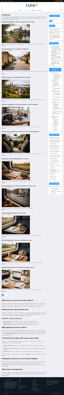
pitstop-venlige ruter (53, 163)
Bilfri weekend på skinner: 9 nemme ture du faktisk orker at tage (17, 240)
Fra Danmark (54, 81)
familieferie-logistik (54, 146)
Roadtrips (55, 119)
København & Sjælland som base (33, 314)
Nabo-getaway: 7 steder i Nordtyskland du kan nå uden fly (15, 158)
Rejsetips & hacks (54, 116)
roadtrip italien (58, 165)
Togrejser (55, 123)
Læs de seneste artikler (55, 188)
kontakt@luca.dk (49, 384)
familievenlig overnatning (54, 151)
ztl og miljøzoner (53, 178)
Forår (54, 128)
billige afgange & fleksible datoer (10, 333)
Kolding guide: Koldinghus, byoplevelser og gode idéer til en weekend (18, 22)
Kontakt (58, 393)
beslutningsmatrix (55, 141)
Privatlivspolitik (54, 393)
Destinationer (26, 10)
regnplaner (52, 165)
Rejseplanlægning (54, 102)
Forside (20, 381)
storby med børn (53, 176)
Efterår (55, 126)
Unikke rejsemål (56, 77)
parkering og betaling (55, 156)
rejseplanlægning (5, 364)
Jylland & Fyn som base (20, 315)
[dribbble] (59, 1)
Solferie (55, 120)
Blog (19, 383)
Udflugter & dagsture (57, 99)
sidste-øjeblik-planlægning (53, 171)
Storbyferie (55, 122)
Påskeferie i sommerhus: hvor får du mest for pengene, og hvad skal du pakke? (20, 104)
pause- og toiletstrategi (54, 161)
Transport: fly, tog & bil (57, 113)
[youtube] (62, 1)
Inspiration (20, 10)
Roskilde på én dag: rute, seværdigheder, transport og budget (16, 77)
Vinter (55, 130)
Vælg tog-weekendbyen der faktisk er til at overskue (14, 213)
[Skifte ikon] (2, 10)
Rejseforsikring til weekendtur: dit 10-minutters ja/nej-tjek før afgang (18, 267)
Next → (10, 295)
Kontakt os (53, 191)
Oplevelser (39, 10)
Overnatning (56, 104)
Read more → (4, 45)
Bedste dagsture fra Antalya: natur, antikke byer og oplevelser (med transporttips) (56, 50)
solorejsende (52, 174)
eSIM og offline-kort (53, 143)
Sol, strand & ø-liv (56, 74)
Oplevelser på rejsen (55, 91)
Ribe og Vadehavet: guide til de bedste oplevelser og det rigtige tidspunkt (56, 54)
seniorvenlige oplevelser (52, 167)
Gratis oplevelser (56, 93)
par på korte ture (53, 158)
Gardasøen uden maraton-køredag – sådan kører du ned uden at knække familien (20, 131)
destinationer (28, 354)
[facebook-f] (55, 1)
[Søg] (58, 10)
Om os (20, 384)
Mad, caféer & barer (57, 94)
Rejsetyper (53, 117)
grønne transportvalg (53, 153)
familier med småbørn (54, 148)
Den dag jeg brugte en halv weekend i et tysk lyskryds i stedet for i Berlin (19, 186)
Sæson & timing (54, 124)
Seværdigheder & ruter (57, 97)
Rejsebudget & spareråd (57, 108)
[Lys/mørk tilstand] (61, 10)
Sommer (55, 129)
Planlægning (33, 10)
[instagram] (60, 1)
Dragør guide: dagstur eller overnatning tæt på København (15, 49)
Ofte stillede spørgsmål (22, 386)
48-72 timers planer (54, 138)
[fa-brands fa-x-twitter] (57, 1)
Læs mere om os (56, 36)
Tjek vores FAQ (54, 190)
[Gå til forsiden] (7, 380)
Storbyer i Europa (56, 76)
